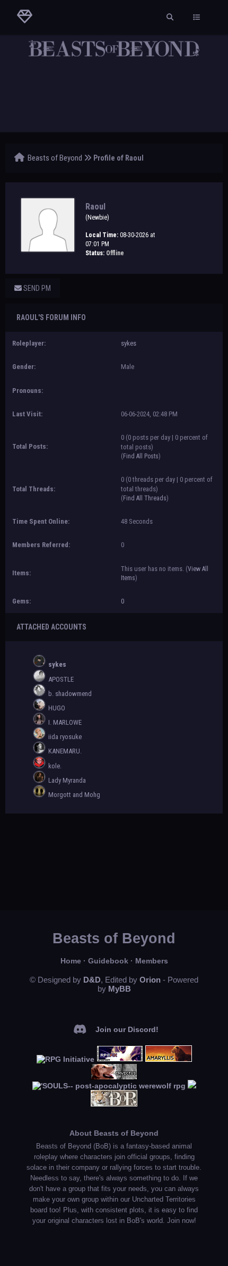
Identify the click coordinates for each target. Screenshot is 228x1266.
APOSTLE (61, 679)
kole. (55, 766)
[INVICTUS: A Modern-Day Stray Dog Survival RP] (114, 1077)
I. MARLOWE (65, 722)
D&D (92, 979)
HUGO (56, 708)
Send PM (36, 288)
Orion (150, 979)
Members (151, 961)
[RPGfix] (120, 1059)
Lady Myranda (67, 780)
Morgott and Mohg (74, 795)
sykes (128, 343)
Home (70, 961)
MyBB (119, 988)
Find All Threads (144, 498)
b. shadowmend (70, 694)
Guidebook (108, 961)
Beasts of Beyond (55, 158)
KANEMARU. (65, 751)
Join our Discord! (127, 1029)
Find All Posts (141, 456)
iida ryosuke (65, 737)
